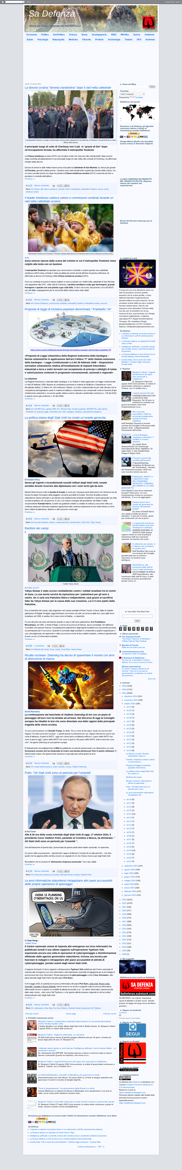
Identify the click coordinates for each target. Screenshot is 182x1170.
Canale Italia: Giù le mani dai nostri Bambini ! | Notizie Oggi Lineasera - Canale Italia (136, 362)
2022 (124, 903)
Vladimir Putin (86, 875)
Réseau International (131, 666)
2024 (124, 693)
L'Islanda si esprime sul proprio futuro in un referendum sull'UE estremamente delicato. (138, 335)
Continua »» (30, 179)
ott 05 (129, 847)
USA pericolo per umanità (70, 875)
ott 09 (129, 832)
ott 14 (129, 814)
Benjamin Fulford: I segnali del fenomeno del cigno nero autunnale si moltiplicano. (72, 1061)
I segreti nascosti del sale (143, 393)
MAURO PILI (92, 409)
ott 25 (129, 728)
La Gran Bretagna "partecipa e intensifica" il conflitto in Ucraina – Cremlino (142, 438)
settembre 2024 (131, 866)
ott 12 (129, 821)
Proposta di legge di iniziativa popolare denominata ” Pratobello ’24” (68, 309)
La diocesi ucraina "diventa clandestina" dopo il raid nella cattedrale (68, 87)
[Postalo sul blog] (60, 185)
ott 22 (129, 739)
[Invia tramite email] (58, 185)
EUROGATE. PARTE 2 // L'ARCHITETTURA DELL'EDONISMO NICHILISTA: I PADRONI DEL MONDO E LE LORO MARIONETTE (138, 482)
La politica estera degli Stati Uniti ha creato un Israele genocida (65, 417)
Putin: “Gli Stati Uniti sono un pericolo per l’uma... (138, 788)
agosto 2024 (129, 869)
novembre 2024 (131, 700)
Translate (139, 97)
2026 (124, 686)
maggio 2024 (130, 880)
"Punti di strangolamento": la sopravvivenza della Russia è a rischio (66, 1088)
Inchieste (150, 39)
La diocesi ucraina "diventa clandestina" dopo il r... (137, 755)
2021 (124, 907)
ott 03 (129, 854)
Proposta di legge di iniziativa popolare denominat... (138, 766)
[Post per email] (53, 186)
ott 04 (129, 850)
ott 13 (129, 817)
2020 (124, 910)
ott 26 (129, 725)
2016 (124, 925)
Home (81, 1147)
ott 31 (129, 707)
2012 (124, 940)
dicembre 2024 (130, 696)
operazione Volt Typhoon (91, 1008)
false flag (48, 1008)
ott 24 (129, 732)
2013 (124, 936)
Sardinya (78, 412)
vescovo (104, 303)
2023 (124, 900)
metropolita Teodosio (89, 189)
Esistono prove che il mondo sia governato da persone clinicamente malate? (142, 505)
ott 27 (129, 721)
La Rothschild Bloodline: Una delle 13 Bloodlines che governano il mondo (69, 1075)
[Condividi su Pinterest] (68, 185)
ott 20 (129, 747)
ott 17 (129, 803)
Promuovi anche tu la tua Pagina (129, 1018)
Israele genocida (62, 522)
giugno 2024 (129, 877)
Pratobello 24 (31, 412)
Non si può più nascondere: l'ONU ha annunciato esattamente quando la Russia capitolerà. (142, 416)
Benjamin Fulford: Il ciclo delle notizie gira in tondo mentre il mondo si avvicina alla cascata (76, 1102)
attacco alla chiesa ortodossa (45, 189)
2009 (124, 950)
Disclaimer (90, 1147)
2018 (124, 918)
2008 (124, 954)
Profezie (99, 39)
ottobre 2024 (130, 704)
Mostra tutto (152, 679)
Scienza (73, 34)
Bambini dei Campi (41, 649)
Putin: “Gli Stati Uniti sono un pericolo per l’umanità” (58, 772)
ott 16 (129, 807)
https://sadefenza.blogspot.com (132, 1092)
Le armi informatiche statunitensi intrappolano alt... (139, 794)
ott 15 (129, 810)
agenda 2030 (51, 409)
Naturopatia (58, 39)
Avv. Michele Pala (64, 409)
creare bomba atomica (43, 767)
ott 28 (129, 718)
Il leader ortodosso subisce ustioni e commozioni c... (140, 760)
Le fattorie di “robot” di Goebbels (134, 654)
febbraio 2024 (130, 891)
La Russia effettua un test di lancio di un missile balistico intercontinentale (138, 355)
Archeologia (114, 39)
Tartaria (128, 39)
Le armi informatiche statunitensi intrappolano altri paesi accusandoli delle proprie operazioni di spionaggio (68, 882)
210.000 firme (39, 409)
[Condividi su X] (63, 185)
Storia (84, 34)
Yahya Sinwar (95, 522)
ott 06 (129, 843)
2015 (124, 929)
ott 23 (129, 736)
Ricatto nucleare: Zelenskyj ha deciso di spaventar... (138, 782)
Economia (32, 34)
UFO (139, 39)
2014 (124, 932)
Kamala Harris (75, 522)
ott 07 (129, 839)
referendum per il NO (57, 412)
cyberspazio (39, 1008)
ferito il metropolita (73, 189)
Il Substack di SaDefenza (133, 658)
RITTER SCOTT (32, 588)
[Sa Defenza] (120, 1015)
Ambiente (149, 34)
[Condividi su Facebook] (65, 185)
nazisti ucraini (103, 189)
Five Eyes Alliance (60, 1008)
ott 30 (129, 710)
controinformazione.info (133, 652)
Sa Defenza (51, 13)
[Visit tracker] (139, 122)
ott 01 (129, 861)
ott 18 (129, 799)
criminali (61, 189)
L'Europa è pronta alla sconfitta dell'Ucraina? (141, 459)
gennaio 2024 (130, 895)
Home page (71, 1014)
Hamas (52, 522)
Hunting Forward (74, 1008)
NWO (113, 34)
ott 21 (129, 743)
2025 (124, 689)
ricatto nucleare (58, 767)
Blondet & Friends (130, 645)
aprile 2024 (129, 884)
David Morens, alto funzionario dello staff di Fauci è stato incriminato (142, 567)
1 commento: (39, 646)
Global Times (31, 943)
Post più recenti (32, 1014)
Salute (30, 39)
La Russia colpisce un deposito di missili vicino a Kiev (52, 1132)
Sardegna (70, 412)
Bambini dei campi (36, 528)
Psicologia (42, 39)
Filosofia (86, 39)
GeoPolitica (59, 34)
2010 (124, 947)
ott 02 (129, 858)
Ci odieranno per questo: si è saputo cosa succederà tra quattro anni (143, 546)
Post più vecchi (109, 1014)
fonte (27, 258)
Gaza (52, 649)
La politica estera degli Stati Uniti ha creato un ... (139, 772)
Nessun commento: (42, 186)
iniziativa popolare (79, 409)
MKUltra (125, 34)
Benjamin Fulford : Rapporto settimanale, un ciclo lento (61, 1035)
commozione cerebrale (58, 303)
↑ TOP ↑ (99, 1147)
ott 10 (129, 828)
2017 (124, 921)
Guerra (136, 34)
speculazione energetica (92, 412)
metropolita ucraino (92, 303)
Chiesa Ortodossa (41, 303)
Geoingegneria (99, 34)
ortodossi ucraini (32, 192)
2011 (124, 943)
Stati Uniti (85, 522)
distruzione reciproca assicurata (46, 875)
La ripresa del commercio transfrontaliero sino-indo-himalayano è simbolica (143, 525)
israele (57, 649)
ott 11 (129, 825)
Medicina (73, 39)
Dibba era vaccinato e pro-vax (133, 647)
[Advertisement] (91, 62)
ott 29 (129, 714)
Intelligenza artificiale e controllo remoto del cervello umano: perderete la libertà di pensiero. (138, 349)
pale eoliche (102, 409)
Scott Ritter (65, 649)
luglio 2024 (129, 873)
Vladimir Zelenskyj (79, 767)
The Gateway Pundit (131, 637)
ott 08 (129, 836)
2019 (124, 914)
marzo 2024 (129, 888)
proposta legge (42, 412)
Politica (45, 34)
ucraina (68, 767)
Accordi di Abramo (41, 522)
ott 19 (129, 750)
